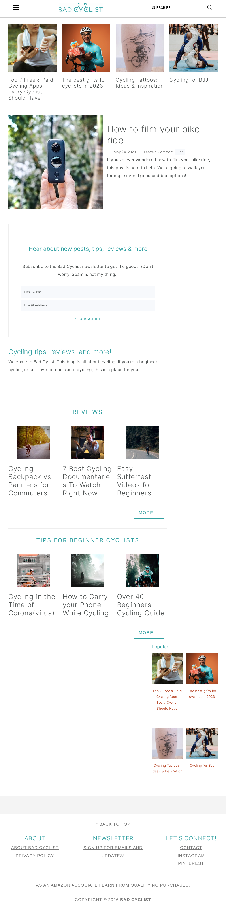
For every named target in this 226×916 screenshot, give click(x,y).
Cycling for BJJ (188, 80)
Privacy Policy (35, 855)
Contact (191, 847)
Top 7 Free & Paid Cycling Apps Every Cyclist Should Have (30, 89)
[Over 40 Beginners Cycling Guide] (142, 570)
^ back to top (113, 824)
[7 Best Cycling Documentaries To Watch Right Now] (88, 442)
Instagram (191, 855)
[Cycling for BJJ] (193, 49)
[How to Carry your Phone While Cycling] (88, 570)
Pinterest (191, 863)
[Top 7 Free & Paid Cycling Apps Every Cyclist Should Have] (32, 49)
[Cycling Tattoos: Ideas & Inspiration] (140, 49)
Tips (179, 152)
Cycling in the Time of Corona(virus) (32, 604)
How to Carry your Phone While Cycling (86, 604)
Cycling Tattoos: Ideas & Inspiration (140, 83)
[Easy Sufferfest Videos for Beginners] (142, 442)
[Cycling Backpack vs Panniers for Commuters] (33, 442)
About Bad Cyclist (35, 847)
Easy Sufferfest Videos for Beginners (134, 480)
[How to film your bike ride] (55, 163)
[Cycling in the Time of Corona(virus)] (33, 570)
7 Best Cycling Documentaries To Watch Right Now (87, 480)
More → (149, 512)
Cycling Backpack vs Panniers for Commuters (29, 480)
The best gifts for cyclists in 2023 (84, 83)
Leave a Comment (159, 152)
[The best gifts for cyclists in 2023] (86, 49)
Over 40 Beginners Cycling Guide (141, 604)
